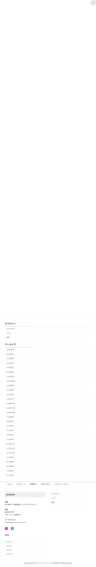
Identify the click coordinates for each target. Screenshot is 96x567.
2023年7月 (10, 466)
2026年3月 (10, 368)
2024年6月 (10, 430)
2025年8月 (10, 385)
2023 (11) (9, 554)
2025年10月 (10, 381)
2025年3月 (10, 394)
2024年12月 (10, 403)
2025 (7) (9, 546)
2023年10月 (10, 453)
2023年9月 (10, 457)
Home (9, 484)
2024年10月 (10, 412)
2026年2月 (10, 372)
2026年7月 (10, 354)
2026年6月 (10, 358)
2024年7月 (10, 426)
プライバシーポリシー (62, 484)
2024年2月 (10, 435)
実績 (7, 337)
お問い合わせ (45, 484)
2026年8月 (10, 350)
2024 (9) (9, 550)
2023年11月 (10, 448)
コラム (8, 333)
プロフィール (20, 484)
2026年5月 (10, 363)
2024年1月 (10, 439)
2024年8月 (10, 421)
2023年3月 (10, 475)
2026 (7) (9, 542)
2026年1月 (10, 377)
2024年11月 (10, 408)
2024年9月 (10, 417)
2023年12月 (10, 444)
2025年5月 (10, 390)
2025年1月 (10, 399)
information (10, 328)
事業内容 (33, 484)
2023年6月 (10, 471)
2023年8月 (10, 462)
